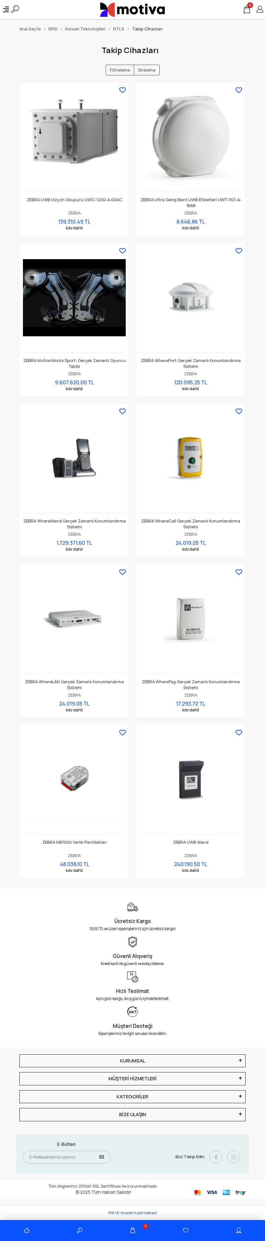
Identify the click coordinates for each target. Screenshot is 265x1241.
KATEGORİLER (132, 1096)
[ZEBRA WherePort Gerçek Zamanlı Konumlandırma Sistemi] (190, 299)
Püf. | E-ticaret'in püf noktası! (132, 1212)
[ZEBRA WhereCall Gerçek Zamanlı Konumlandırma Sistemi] (190, 460)
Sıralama (146, 70)
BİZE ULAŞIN (132, 1114)
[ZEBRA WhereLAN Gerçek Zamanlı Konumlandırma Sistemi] (74, 620)
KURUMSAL (132, 1060)
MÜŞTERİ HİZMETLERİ (133, 1078)
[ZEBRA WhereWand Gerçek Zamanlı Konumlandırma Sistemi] (74, 460)
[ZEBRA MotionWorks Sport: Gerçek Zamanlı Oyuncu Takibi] (74, 299)
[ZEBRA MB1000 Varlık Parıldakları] (74, 781)
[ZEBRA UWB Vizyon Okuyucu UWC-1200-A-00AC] (74, 138)
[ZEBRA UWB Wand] (190, 781)
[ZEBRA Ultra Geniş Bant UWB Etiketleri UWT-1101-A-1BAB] (190, 138)
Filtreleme (120, 70)
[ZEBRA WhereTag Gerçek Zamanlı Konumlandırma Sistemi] (190, 620)
